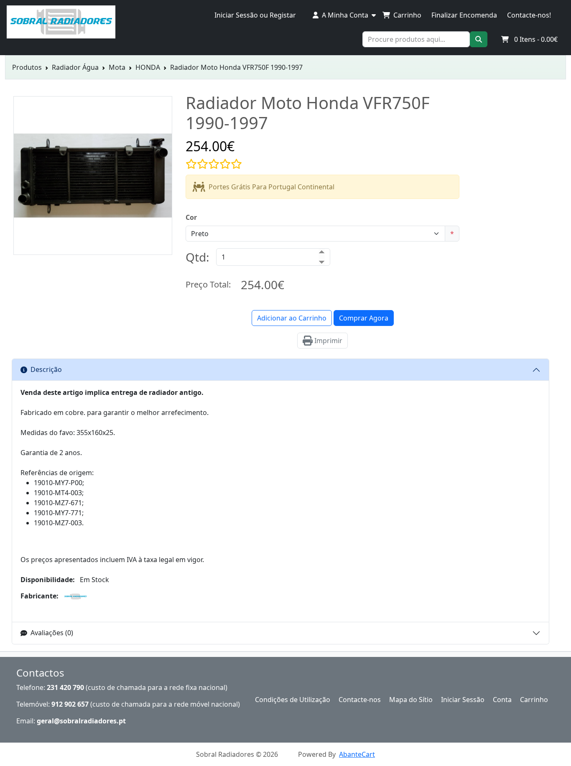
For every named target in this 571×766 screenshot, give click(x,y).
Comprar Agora (363, 318)
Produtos (27, 67)
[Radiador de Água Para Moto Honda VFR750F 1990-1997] (92, 249)
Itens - (536, 39)
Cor (191, 217)
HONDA (147, 67)
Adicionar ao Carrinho (291, 318)
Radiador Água (75, 67)
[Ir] (478, 39)
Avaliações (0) (52, 632)
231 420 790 (65, 687)
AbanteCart (357, 754)
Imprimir (327, 340)
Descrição (46, 369)
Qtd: (197, 257)
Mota (117, 67)
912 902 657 (70, 704)
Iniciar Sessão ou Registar (255, 15)
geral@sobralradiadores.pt (81, 720)
